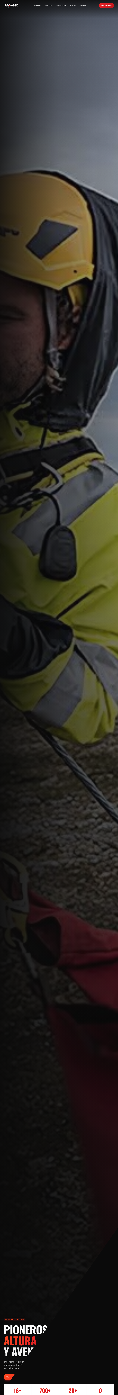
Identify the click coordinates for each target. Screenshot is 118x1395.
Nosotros (48, 5)
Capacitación (61, 5)
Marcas (73, 5)
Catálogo (36, 5)
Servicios (83, 5)
